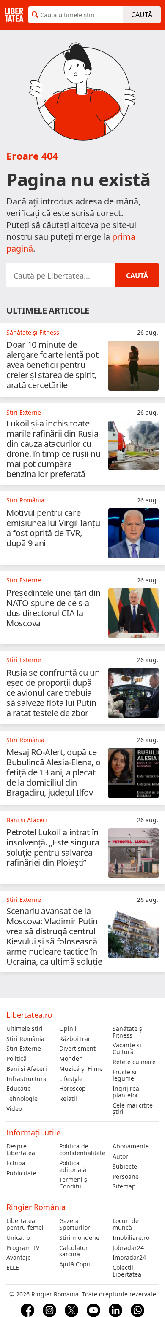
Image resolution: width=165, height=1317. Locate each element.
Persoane (126, 1176)
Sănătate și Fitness (128, 1032)
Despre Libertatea (20, 1149)
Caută (141, 14)
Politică (16, 1058)
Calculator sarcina (73, 1251)
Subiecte (125, 1166)
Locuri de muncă (126, 1224)
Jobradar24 (128, 1248)
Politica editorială (72, 1166)
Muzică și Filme (81, 1068)
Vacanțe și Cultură (127, 1048)
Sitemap (124, 1186)
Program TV (22, 1248)
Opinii (68, 1028)
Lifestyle (70, 1079)
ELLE (12, 1267)
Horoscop (72, 1088)
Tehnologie (22, 1098)
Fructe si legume (125, 1075)
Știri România (25, 1038)
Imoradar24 (129, 1257)
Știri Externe (23, 1048)
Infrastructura (26, 1079)
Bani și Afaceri (26, 1068)
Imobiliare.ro (131, 1237)
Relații (68, 1098)
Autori (121, 1156)
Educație (18, 1088)
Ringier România (36, 1207)
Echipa (15, 1163)
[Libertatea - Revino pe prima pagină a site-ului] (14, 14)
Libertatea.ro (29, 1015)
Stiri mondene (79, 1237)
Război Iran (75, 1038)
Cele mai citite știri (133, 1109)
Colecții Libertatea (127, 1271)
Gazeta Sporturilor (74, 1224)
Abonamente (131, 1146)
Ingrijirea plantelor (126, 1092)
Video (14, 1108)
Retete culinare (134, 1062)
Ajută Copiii (75, 1264)
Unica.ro (18, 1237)
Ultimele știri (24, 1028)
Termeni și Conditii (74, 1183)
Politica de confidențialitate (82, 1149)
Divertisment (77, 1048)
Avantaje (18, 1257)
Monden (71, 1058)
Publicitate (21, 1173)
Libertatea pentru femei (25, 1224)
